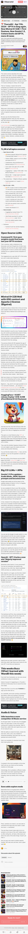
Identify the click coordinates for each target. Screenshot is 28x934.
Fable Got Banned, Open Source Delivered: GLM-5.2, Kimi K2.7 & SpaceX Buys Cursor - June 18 (16, 910)
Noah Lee (22, 460)
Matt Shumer (11, 45)
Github (16, 214)
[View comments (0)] (10, 932)
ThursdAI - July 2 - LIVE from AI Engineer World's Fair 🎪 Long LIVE (16, 900)
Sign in (25, 1)
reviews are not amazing (11, 228)
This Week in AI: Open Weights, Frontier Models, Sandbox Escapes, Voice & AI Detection (16, 890)
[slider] (12, 16)
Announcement (20, 164)
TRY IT (24, 156)
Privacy (13, 927)
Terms (16, 927)
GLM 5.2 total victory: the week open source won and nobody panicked (15, 905)
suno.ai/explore (10, 222)
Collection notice (21, 927)
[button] (4, 12)
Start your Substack (11, 930)
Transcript (16, 20)
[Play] (3, 781)
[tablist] (6, 857)
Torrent (19, 156)
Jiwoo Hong (14, 460)
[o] (14, 752)
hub (18, 452)
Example (11, 205)
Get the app (19, 930)
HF (20, 176)
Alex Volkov (3, 45)
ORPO (20, 435)
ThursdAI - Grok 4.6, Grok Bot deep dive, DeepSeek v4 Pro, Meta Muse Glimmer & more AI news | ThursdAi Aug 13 (16, 880)
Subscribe (20, 1)
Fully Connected (5, 125)
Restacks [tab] (10, 857)
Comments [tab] (4, 857)
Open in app (7, 20)
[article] (14, 876)
